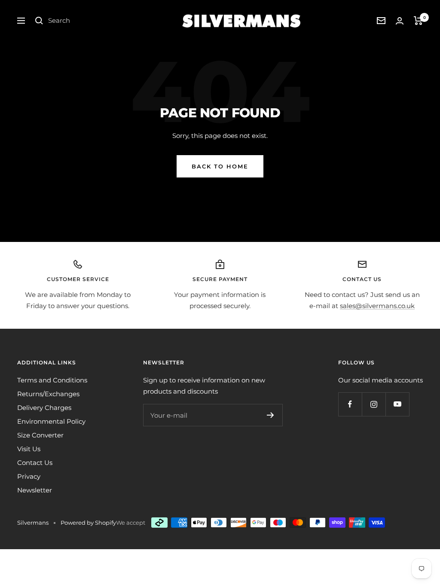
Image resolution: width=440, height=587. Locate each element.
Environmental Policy (51, 421)
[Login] (399, 20)
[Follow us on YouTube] (397, 404)
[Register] (270, 415)
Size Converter (40, 435)
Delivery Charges (44, 408)
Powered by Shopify (88, 522)
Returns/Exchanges (48, 394)
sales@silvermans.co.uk (377, 306)
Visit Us (28, 449)
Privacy (28, 476)
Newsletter (34, 490)
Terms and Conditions (52, 380)
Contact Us (34, 463)
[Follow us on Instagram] (373, 404)
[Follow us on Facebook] (350, 404)
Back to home (220, 166)
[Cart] (418, 20)
